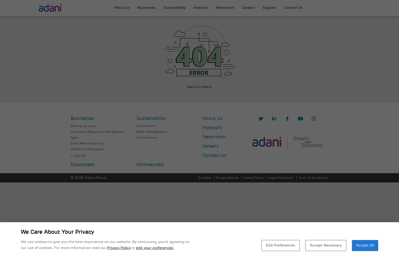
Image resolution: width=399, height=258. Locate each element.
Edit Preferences (280, 245)
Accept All (365, 245)
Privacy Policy (119, 248)
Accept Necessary (326, 245)
